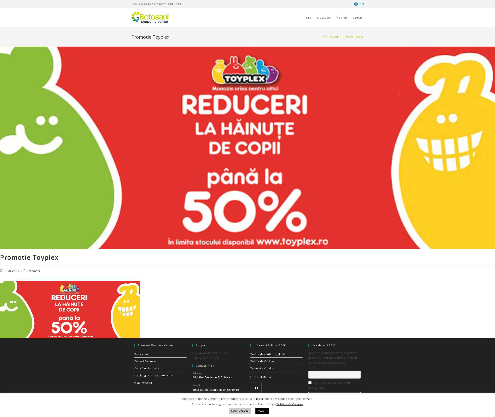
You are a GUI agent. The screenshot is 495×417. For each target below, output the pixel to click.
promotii (34, 271)
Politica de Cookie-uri (263, 361)
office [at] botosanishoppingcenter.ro (215, 389)
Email (311, 367)
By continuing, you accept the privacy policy (329, 385)
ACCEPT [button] (262, 410)
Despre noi (141, 354)
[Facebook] (256, 388)
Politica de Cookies (290, 404)
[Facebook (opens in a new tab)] (356, 4)
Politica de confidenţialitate (268, 354)
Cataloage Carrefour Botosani (153, 375)
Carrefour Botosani (146, 368)
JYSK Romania (143, 382)
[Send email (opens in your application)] (361, 4)
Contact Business (145, 361)
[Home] (324, 36)
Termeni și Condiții (262, 368)
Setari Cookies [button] (239, 410)
